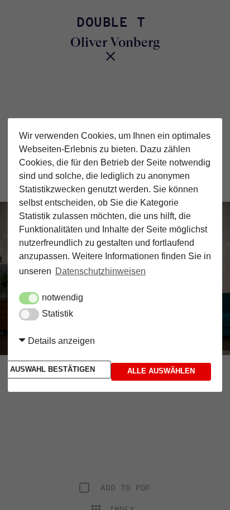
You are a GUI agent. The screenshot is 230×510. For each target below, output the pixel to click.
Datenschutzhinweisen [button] (100, 273)
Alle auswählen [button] (161, 369)
